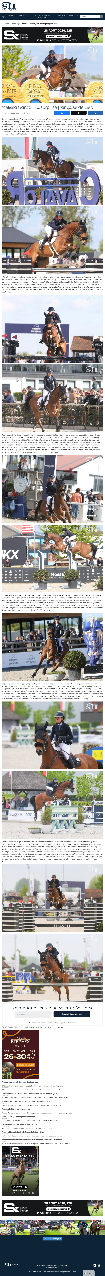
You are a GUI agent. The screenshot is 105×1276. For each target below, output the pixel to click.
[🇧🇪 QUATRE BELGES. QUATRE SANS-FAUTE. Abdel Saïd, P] (97, 1227)
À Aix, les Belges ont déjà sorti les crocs (18, 1116)
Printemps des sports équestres (51, 1027)
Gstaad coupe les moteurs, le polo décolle (19, 1124)
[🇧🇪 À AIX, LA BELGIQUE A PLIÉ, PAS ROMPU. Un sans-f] (67, 1227)
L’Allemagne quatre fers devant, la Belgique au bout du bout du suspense (32, 1086)
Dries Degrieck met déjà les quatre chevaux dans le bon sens (27, 1101)
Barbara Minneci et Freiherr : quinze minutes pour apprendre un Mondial (32, 1139)
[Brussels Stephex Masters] (20, 1054)
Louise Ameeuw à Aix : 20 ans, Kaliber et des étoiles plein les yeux (29, 1093)
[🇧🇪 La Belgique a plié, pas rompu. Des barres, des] (37, 1227)
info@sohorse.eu (53, 1267)
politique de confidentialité (66, 1023)
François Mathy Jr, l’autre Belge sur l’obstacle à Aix (23, 1132)
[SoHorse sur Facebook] (95, 1265)
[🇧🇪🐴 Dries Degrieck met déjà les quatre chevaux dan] (22, 1227)
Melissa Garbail (31, 1027)
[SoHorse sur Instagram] (99, 1265)
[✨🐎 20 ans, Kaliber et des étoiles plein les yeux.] (7, 1227)
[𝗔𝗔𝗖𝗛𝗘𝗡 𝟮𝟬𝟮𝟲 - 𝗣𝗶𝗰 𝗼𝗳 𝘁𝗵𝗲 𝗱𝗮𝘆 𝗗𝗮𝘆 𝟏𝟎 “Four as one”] (52, 1227)
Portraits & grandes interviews (41, 17)
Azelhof (11, 1027)
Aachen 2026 (61, 17)
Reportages (22, 16)
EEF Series (19, 1027)
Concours (73, 16)
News (11, 16)
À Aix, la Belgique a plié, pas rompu (16, 1109)
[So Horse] (9, 6)
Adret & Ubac (71, 1272)
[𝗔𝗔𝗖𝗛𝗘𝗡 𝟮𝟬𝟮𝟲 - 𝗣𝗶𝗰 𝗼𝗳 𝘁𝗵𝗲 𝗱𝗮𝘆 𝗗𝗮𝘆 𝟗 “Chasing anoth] (82, 1227)
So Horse (5, 23)
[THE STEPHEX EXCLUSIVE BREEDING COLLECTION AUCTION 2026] (52, 35)
